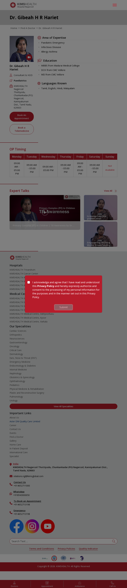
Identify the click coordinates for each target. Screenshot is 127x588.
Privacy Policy (45, 286)
